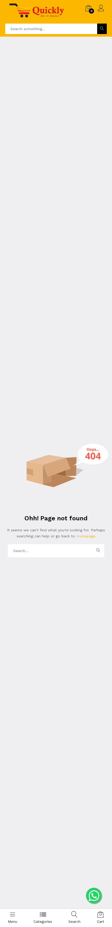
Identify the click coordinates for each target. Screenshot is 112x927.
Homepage (85, 536)
